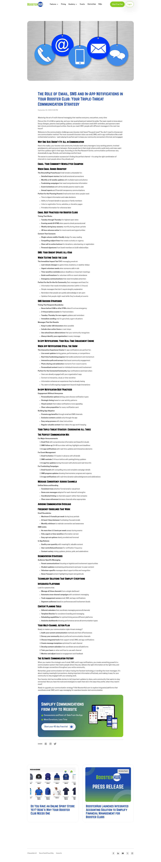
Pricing (63, 4)
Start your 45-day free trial (56, 727)
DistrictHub (92, 4)
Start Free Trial (117, 4)
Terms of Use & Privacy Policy (46, 853)
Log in (130, 4)
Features (53, 4)
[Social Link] (113, 853)
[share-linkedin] (50, 743)
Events (82, 4)
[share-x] (55, 743)
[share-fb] (45, 743)
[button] (54, 4)
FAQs (100, 4)
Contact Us (59, 853)
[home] (35, 4)
